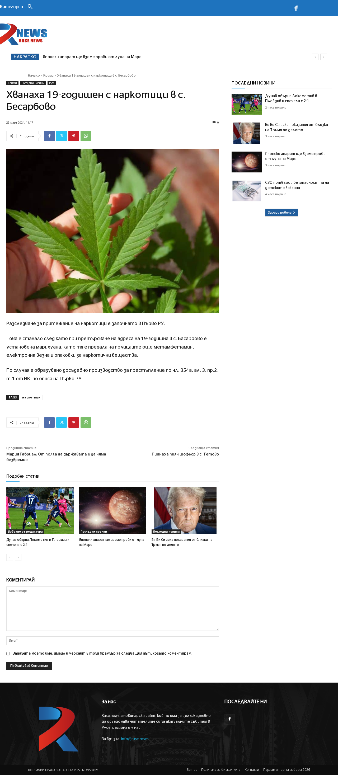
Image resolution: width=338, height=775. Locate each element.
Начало (34, 75)
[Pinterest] (73, 136)
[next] (323, 57)
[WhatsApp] (86, 136)
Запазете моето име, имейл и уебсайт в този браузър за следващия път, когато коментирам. (102, 653)
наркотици (31, 397)
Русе (51, 83)
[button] (30, 7)
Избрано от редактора (25, 531)
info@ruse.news (135, 739)
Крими (48, 75)
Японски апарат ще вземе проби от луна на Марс (92, 57)
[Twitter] (61, 136)
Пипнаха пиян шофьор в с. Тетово (185, 454)
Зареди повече (280, 212)
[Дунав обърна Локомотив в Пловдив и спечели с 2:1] (40, 510)
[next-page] (18, 557)
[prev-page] (9, 557)
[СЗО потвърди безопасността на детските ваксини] (247, 190)
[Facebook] (296, 9)
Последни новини (33, 83)
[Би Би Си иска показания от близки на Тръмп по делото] (185, 510)
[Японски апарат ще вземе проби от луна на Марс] (112, 510)
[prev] (315, 57)
